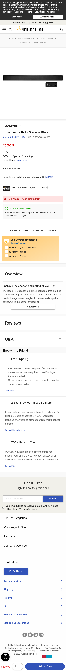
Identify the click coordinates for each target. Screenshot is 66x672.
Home (11, 38)
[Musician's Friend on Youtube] (36, 635)
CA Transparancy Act (16, 651)
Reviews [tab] (13, 323)
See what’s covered (19, 243)
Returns (8, 597)
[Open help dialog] (5, 657)
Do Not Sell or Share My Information (23, 645)
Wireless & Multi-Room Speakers (33, 42)
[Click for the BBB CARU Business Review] (47, 656)
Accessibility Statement (48, 651)
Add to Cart (45, 666)
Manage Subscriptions (16, 623)
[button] (61, 29)
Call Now (17, 571)
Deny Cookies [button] (17, 17)
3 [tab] (33, 116)
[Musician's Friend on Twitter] (30, 635)
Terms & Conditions (33, 648)
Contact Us (10, 466)
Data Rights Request (49, 645)
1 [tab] (29, 116)
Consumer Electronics (25, 38)
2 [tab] (31, 116)
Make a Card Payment (16, 614)
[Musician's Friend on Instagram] (41, 635)
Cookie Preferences (47, 12)
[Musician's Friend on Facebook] (24, 635)
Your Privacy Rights (53, 648)
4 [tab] (35, 116)
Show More (33, 306)
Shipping (9, 589)
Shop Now (48, 22)
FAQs (7, 606)
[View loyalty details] (47, 188)
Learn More (10, 390)
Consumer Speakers (45, 38)
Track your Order (13, 581)
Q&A (23, 137)
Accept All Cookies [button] (48, 17)
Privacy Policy (21, 5)
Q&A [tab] (9, 339)
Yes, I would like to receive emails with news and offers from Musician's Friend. (32, 507)
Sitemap (31, 651)
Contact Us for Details (15, 430)
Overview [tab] (14, 273)
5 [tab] (37, 116)
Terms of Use (32, 12)
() (11, 137)
